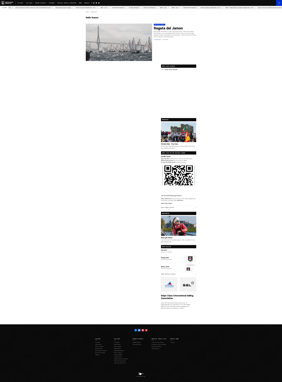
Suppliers (97, 354)
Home (87, 12)
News (80, 3)
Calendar (51, 3)
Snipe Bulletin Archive (168, 274)
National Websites (118, 354)
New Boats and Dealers (100, 350)
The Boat (20, 3)
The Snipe (97, 342)
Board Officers (117, 348)
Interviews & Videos (156, 346)
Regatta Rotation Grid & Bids (121, 358)
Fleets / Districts (118, 352)
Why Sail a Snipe (99, 346)
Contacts (86, 3)
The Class (29, 3)
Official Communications (120, 361)
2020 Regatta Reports (159, 24)
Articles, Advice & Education (66, 3)
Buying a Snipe (98, 348)
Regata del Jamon (168, 28)
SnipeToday (158, 39)
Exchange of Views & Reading (159, 344)
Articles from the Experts (158, 342)
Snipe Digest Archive (167, 207)
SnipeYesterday (155, 348)
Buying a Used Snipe (100, 352)
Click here (180, 200)
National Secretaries (119, 350)
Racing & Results (40, 3)
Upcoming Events (137, 344)
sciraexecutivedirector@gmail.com (179, 306)
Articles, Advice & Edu (159, 338)
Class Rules (116, 342)
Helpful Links (174, 338)
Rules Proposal (117, 346)
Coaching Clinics (118, 356)
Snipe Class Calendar (171, 69)
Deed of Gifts (117, 344)
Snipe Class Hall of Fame (120, 363)
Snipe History (98, 344)
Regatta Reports (137, 342)
